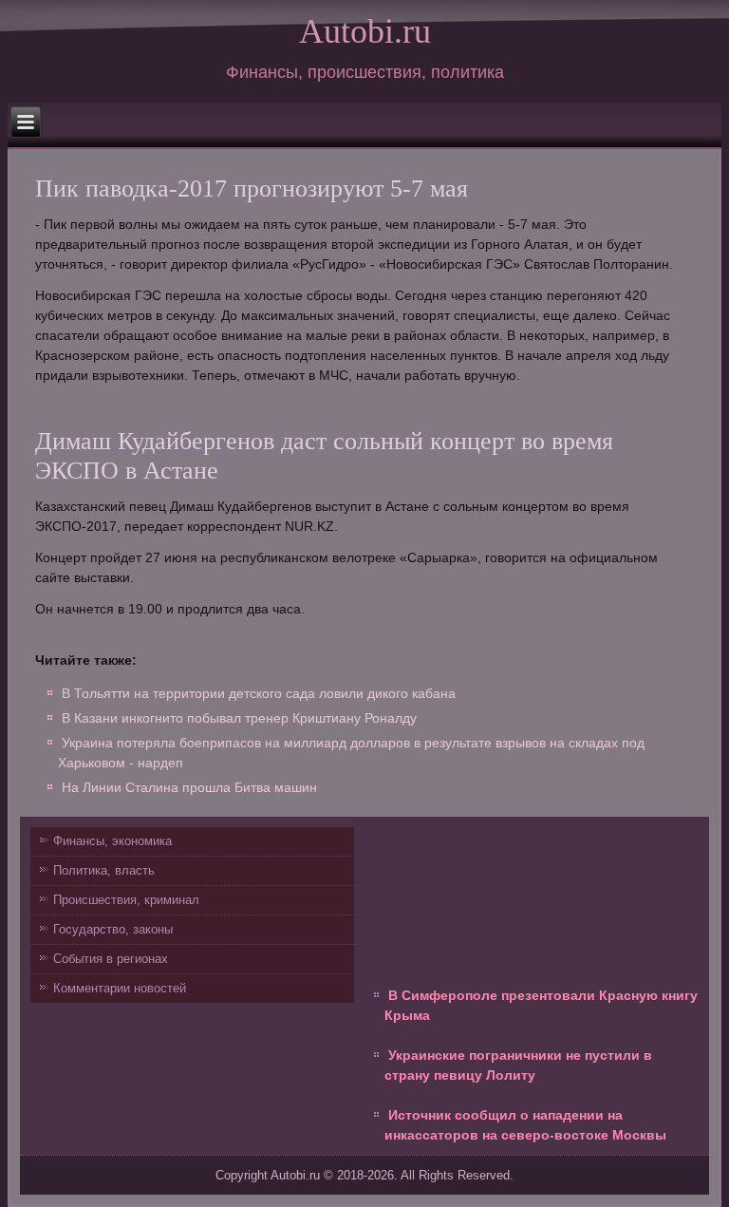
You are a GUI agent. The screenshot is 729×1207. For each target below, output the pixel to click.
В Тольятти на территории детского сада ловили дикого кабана (259, 693)
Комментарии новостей (119, 988)
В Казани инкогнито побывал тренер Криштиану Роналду (239, 718)
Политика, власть (104, 870)
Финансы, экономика (112, 841)
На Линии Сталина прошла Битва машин (189, 787)
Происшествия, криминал (126, 900)
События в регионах (110, 959)
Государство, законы (113, 929)
